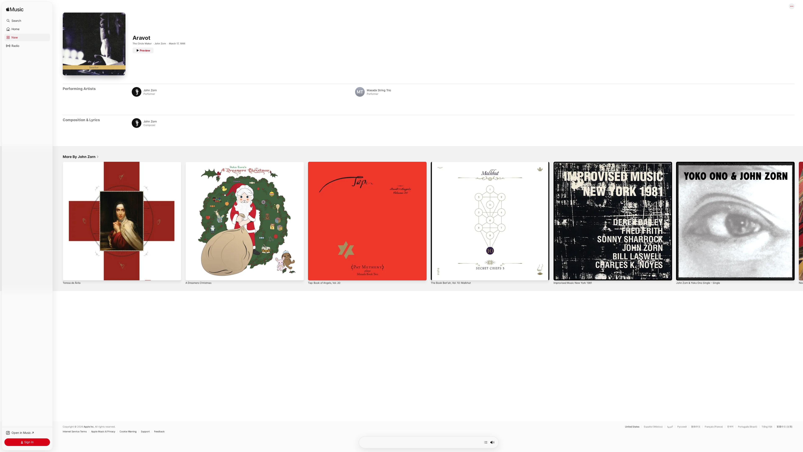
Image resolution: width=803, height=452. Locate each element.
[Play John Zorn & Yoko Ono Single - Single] (681, 275)
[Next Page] (799, 221)
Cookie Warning (128, 431)
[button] (27, 20)
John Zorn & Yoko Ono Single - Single (700, 163)
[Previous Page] (58, 221)
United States (632, 427)
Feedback (159, 431)
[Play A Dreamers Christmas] (191, 275)
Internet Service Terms (75, 431)
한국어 (730, 427)
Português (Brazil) (747, 427)
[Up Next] (485, 442)
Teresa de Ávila (72, 163)
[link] (81, 156)
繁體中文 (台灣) (785, 427)
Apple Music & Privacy (103, 431)
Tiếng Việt (767, 427)
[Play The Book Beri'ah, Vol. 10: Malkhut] (436, 275)
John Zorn (160, 43)
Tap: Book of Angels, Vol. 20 (326, 163)
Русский (682, 427)
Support (145, 431)
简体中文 (695, 427)
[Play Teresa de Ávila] (68, 275)
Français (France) (714, 427)
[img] (14, 9)
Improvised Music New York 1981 (575, 163)
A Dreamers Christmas (200, 163)
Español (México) (653, 427)
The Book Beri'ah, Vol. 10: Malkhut (453, 163)
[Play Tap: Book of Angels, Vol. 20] (313, 275)
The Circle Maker (142, 43)
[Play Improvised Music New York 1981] (559, 275)
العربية (670, 427)
